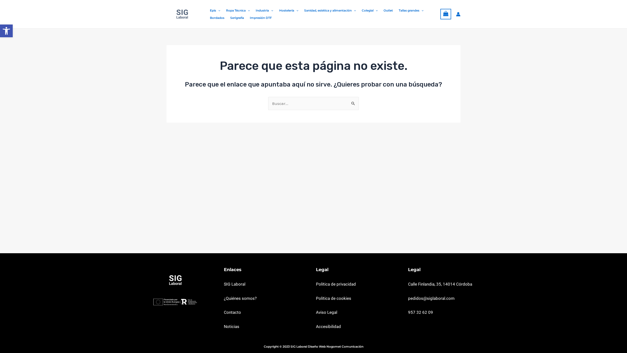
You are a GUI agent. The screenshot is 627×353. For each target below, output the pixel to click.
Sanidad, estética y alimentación (328, 10)
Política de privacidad (336, 284)
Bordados (217, 18)
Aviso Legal (326, 312)
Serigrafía (237, 18)
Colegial (368, 10)
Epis (213, 10)
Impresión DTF (261, 18)
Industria (262, 10)
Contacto (232, 312)
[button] (6, 31)
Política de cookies (333, 298)
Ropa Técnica (236, 10)
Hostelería (286, 10)
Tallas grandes (409, 10)
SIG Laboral (234, 284)
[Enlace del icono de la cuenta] (458, 14)
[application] (218, 10)
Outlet (388, 10)
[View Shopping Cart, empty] (445, 14)
